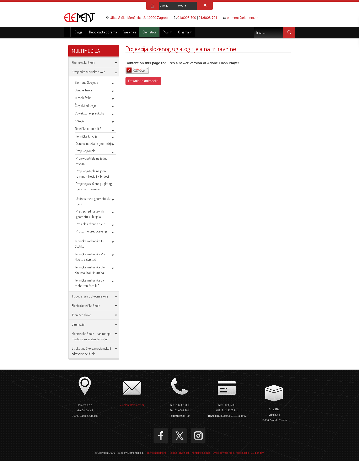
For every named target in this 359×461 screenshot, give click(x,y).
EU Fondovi (257, 452)
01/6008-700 (186, 18)
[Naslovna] (67, 32)
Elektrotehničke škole (86, 305)
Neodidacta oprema (103, 32)
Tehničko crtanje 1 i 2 (88, 128)
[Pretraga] (289, 32)
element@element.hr (242, 18)
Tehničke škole (81, 315)
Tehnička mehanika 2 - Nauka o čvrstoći (90, 257)
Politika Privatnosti (179, 452)
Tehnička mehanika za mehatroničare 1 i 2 (89, 283)
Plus (166, 32)
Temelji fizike (83, 98)
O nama (183, 32)
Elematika (149, 32)
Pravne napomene (156, 452)
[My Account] (205, 6)
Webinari (129, 32)
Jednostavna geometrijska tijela (93, 201)
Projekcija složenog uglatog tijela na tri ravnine (94, 186)
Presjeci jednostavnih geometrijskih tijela (90, 214)
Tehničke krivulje (86, 136)
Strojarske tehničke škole (88, 72)
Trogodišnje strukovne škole (90, 296)
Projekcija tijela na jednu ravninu (91, 161)
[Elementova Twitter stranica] (179, 435)
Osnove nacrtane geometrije (94, 143)
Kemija (79, 121)
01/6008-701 (208, 18)
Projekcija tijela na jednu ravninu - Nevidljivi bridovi (92, 173)
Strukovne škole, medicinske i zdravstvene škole (91, 351)
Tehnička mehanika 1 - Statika (89, 243)
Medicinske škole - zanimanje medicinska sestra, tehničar (91, 336)
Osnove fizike (83, 90)
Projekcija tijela (86, 151)
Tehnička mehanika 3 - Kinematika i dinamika (90, 270)
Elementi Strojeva (86, 82)
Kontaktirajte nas (201, 452)
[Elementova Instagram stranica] (198, 435)
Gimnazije (78, 324)
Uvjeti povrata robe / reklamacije (231, 452)
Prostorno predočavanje (91, 231)
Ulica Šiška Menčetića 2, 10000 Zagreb (139, 18)
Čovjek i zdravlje (85, 105)
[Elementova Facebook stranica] (161, 435)
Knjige (78, 32)
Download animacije (143, 81)
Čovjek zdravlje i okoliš (89, 113)
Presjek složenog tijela (90, 224)
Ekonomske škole (83, 62)
